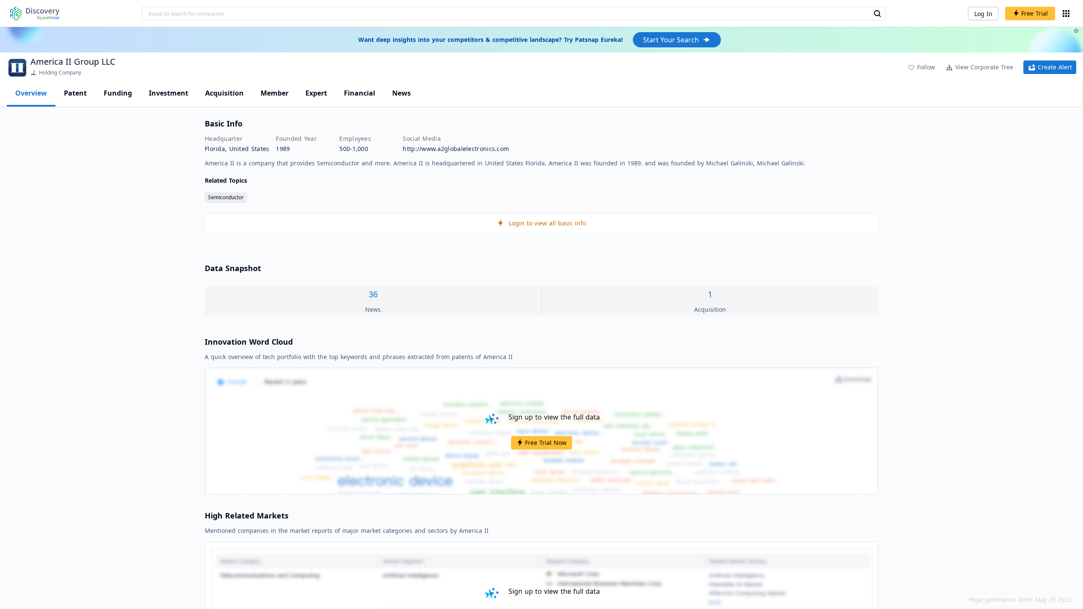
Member (275, 93)
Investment (168, 93)
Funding (118, 93)
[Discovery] (35, 13)
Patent (75, 93)
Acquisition (224, 93)
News (401, 93)
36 (373, 294)
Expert (316, 93)
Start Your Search (671, 39)
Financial (359, 93)
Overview (31, 93)
